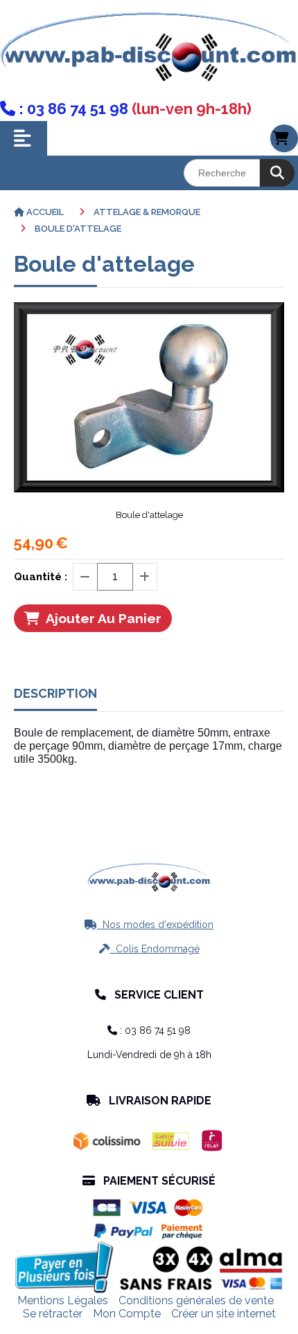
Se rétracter (52, 1313)
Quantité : (40, 577)
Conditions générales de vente (196, 1300)
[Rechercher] (277, 173)
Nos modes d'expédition (149, 924)
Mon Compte (127, 1313)
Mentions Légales (62, 1300)
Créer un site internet (223, 1313)
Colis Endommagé (149, 948)
